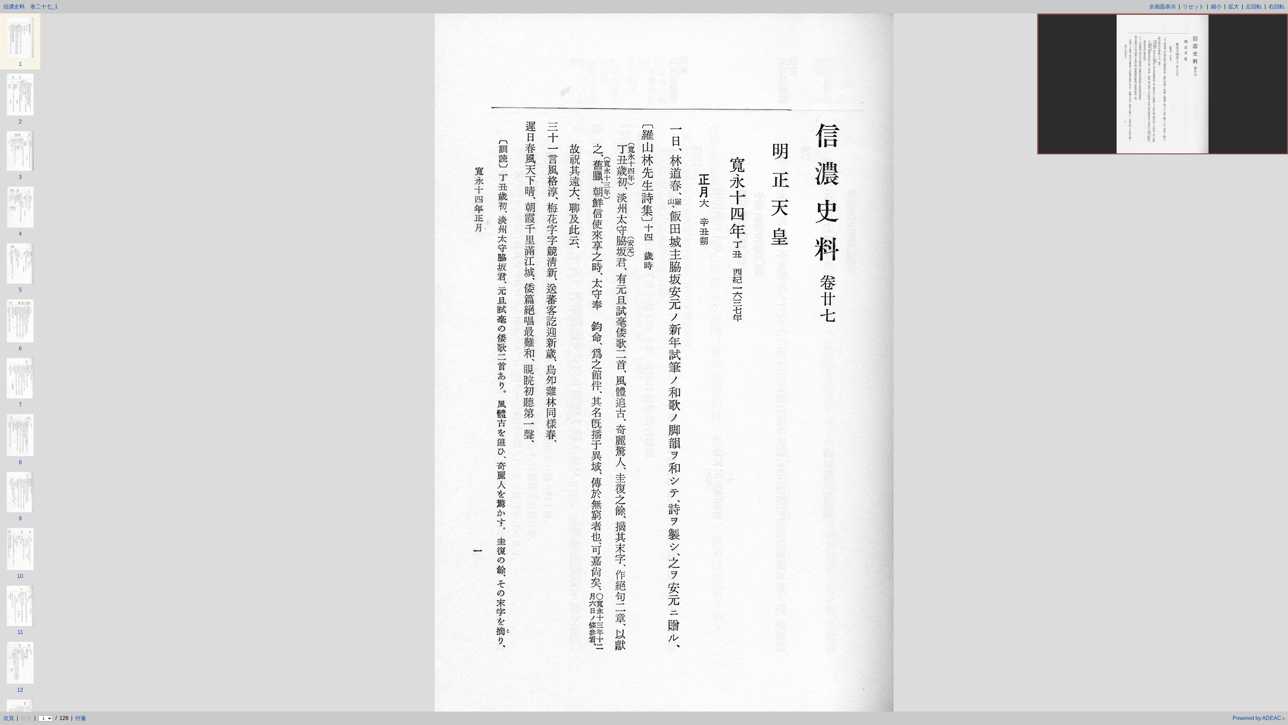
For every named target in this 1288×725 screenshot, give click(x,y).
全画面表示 (1162, 6)
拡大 (1233, 6)
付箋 (80, 718)
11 (20, 632)
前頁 (26, 718)
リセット (1193, 6)
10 (20, 576)
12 (20, 690)
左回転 (1254, 6)
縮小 (1216, 6)
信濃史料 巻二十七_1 (30, 6)
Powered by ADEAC (1259, 718)
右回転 (1277, 6)
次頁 (8, 718)
